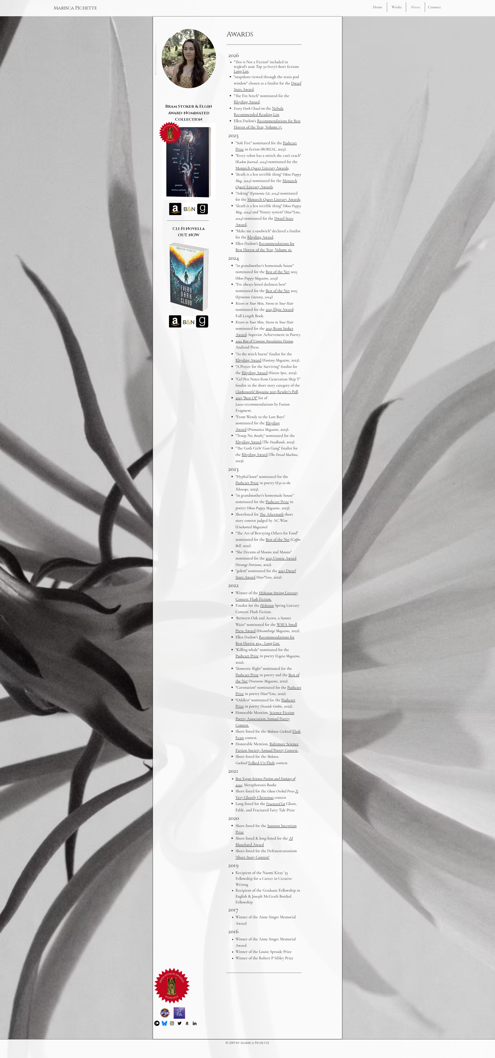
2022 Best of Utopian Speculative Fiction (264, 341)
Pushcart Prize (247, 482)
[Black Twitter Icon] (179, 1023)
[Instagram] (172, 1023)
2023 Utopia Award (281, 558)
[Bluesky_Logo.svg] (164, 1023)
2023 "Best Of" (246, 398)
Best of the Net (278, 271)
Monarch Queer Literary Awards (262, 168)
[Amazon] (187, 1023)
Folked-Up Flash (261, 763)
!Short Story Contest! (252, 857)
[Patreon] (157, 1023)
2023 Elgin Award (279, 309)
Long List (241, 71)
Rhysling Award (260, 237)
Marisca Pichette (75, 8)
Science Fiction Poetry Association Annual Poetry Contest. (265, 719)
